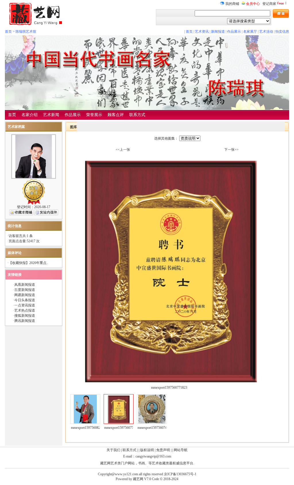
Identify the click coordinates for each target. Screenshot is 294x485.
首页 (8, 32)
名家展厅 (250, 32)
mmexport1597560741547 (156, 428)
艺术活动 (266, 32)
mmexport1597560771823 (122, 428)
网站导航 (180, 450)
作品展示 (234, 32)
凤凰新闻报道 (24, 285)
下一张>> (231, 150)
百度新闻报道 (24, 290)
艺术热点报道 (24, 310)
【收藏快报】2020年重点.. (28, 263)
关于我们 (113, 450)
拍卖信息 (282, 32)
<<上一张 (123, 150)
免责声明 (163, 450)
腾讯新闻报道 (24, 321)
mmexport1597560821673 (89, 428)
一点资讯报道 (24, 305)
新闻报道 (218, 32)
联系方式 (137, 115)
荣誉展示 (94, 115)
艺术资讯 (202, 32)
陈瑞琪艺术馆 (26, 32)
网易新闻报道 (24, 295)
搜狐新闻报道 (24, 316)
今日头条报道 (24, 300)
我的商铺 (232, 4)
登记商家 (269, 4)
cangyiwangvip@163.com (153, 456)
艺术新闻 (51, 115)
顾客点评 (116, 115)
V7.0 (147, 479)
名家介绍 (30, 115)
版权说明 (147, 450)
